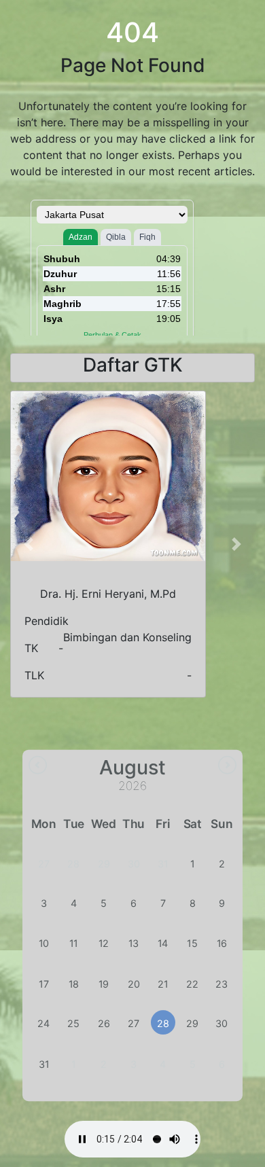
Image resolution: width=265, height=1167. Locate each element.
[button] (28, 544)
